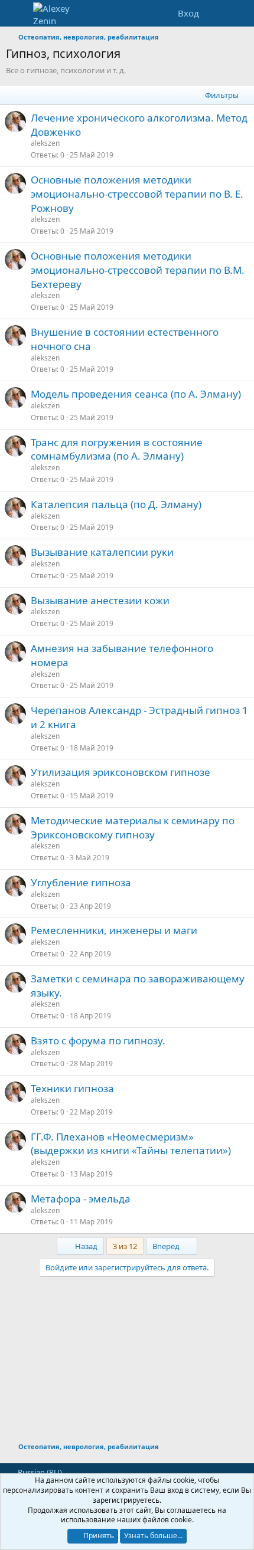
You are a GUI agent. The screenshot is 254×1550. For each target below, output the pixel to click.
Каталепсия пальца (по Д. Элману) (116, 504)
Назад (85, 1246)
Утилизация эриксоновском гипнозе (120, 772)
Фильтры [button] (222, 95)
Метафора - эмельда (81, 1198)
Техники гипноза (72, 1088)
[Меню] (16, 13)
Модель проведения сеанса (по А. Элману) (136, 394)
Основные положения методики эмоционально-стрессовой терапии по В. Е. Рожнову (137, 194)
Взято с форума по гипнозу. (98, 1040)
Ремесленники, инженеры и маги (114, 930)
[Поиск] (240, 13)
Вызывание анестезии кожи (100, 600)
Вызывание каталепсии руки (102, 552)
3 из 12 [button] (125, 1246)
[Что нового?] (216, 13)
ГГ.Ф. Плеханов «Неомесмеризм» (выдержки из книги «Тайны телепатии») (131, 1144)
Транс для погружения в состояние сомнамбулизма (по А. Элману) (117, 449)
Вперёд (166, 1246)
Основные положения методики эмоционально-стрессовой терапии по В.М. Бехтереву (138, 270)
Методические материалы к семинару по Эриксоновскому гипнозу (133, 827)
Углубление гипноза (81, 882)
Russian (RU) (39, 1472)
